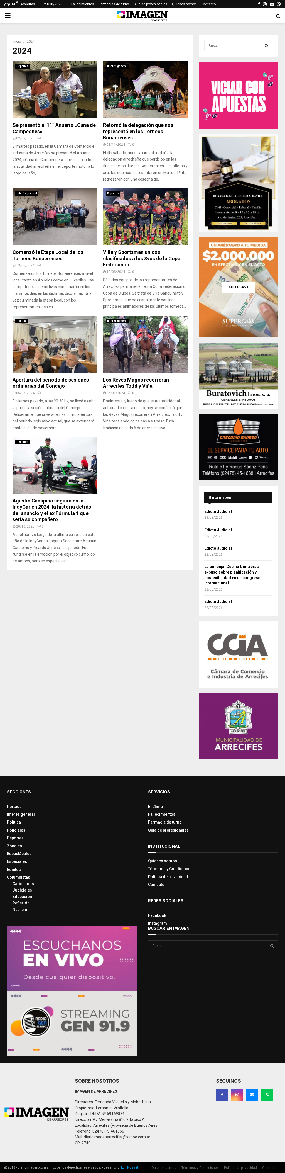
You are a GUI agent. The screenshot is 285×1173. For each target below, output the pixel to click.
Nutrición (21, 909)
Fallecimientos (82, 4)
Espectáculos (19, 853)
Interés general (117, 66)
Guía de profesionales (150, 4)
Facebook (157, 915)
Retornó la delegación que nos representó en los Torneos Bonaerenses (138, 131)
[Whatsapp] (267, 1095)
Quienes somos (184, 4)
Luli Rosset (129, 1167)
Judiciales (22, 890)
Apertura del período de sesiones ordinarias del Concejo (51, 383)
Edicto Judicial (218, 511)
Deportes (22, 66)
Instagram (157, 923)
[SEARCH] (266, 45)
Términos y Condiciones (170, 868)
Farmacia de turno (165, 822)
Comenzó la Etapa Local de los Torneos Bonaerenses (48, 255)
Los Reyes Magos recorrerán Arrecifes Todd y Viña (136, 383)
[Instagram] (237, 1095)
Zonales (14, 846)
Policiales (16, 830)
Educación (22, 896)
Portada (14, 806)
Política (22, 320)
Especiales (17, 861)
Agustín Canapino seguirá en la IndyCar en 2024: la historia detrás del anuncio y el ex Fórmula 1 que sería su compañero (52, 510)
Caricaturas (23, 883)
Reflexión (21, 903)
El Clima (155, 806)
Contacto (209, 4)
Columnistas (18, 877)
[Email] (252, 1095)
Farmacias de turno (114, 4)
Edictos (14, 869)
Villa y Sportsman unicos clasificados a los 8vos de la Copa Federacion (141, 258)
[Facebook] (222, 1095)
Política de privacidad (168, 877)
